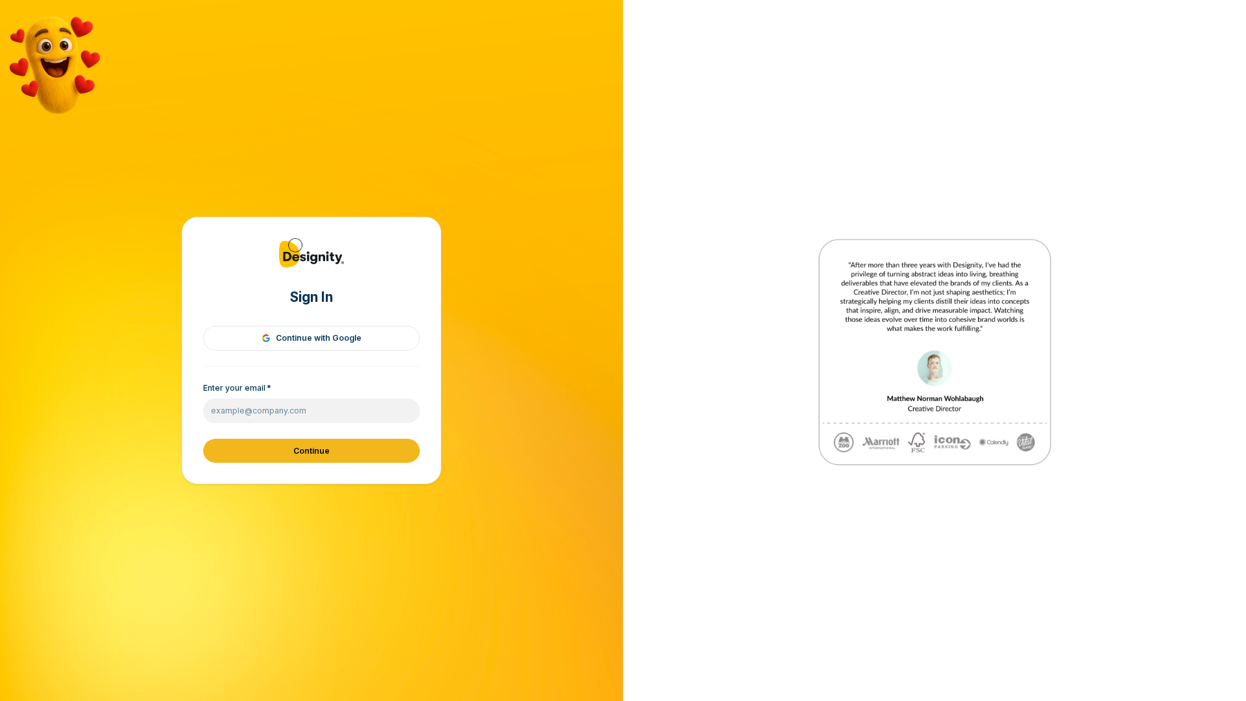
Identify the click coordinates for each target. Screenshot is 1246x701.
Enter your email (237, 388)
